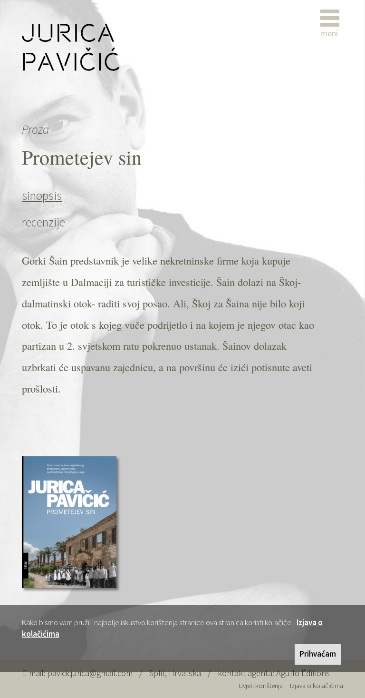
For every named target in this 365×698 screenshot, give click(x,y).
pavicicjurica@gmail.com (90, 673)
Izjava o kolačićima (316, 685)
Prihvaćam (317, 654)
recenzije (43, 222)
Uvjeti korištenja (261, 685)
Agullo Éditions (303, 673)
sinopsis (42, 195)
